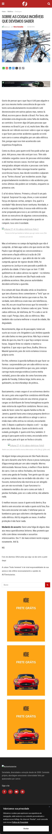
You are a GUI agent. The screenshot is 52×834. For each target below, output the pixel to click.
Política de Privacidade (20, 822)
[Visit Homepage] (24, 3)
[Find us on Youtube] (16, 791)
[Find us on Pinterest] (22, 791)
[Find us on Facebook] (4, 791)
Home (4, 11)
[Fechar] (49, 806)
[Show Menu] (3, 4)
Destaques (18, 11)
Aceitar (26, 829)
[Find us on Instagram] (10, 791)
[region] (26, 819)
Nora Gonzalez (18, 27)
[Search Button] (49, 4)
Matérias (10, 11)
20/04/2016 (30, 27)
